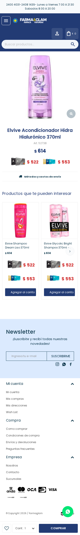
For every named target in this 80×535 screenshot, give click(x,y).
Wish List (12, 412)
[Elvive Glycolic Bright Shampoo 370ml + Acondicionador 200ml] (59, 220)
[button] (70, 251)
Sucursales (13, 479)
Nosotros (12, 465)
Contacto (12, 472)
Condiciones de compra (23, 435)
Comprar (58, 528)
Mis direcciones (16, 405)
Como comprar (16, 429)
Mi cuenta (12, 392)
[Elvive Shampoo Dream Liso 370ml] (20, 220)
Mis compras (15, 399)
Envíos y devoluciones (21, 442)
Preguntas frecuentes (20, 449)
